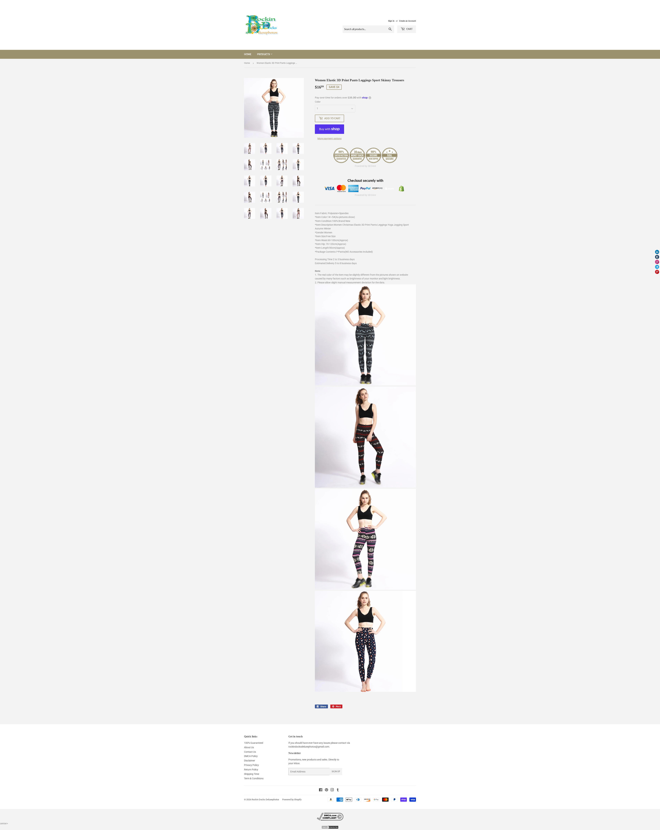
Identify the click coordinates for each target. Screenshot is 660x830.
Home (247, 54)
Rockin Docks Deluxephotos (265, 799)
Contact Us (250, 751)
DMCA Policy (251, 756)
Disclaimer (249, 760)
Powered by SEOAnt (365, 166)
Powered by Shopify (291, 799)
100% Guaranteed (253, 743)
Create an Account (407, 21)
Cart (409, 28)
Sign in (391, 21)
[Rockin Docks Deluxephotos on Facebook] (320, 790)
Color (318, 101)
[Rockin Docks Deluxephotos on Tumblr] (337, 790)
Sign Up (336, 771)
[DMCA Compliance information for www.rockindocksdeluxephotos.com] (330, 819)
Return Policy (251, 769)
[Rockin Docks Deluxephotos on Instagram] (332, 790)
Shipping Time (251, 774)
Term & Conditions (253, 778)
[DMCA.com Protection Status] (330, 828)
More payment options (329, 138)
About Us (249, 747)
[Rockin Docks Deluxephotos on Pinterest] (326, 790)
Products (264, 54)
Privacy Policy (251, 765)
